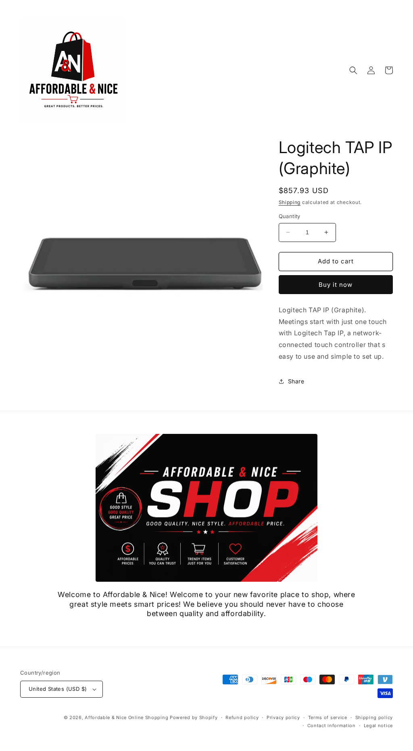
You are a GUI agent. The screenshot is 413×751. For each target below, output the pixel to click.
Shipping (290, 202)
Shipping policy (374, 717)
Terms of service (327, 717)
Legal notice (378, 725)
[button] (353, 70)
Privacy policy (283, 717)
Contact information (331, 725)
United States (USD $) (58, 689)
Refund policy (242, 717)
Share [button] (296, 381)
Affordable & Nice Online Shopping (126, 717)
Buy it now (336, 284)
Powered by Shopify (194, 717)
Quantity (289, 216)
